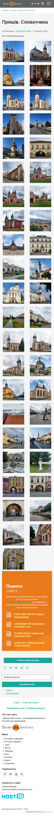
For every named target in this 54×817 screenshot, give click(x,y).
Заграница (9, 763)
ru (35, 3)
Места (8, 748)
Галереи (8, 757)
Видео (7, 760)
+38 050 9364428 (9, 787)
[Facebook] (5, 774)
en (38, 3)
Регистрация (12, 693)
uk (32, 3)
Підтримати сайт (27, 684)
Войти (9, 690)
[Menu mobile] (49, 4)
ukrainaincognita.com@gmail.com (17, 789)
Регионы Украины (13, 742)
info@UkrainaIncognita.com (19, 602)
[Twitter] (10, 774)
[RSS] (22, 774)
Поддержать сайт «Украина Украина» (26, 708)
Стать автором (30, 702)
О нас (16, 702)
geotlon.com (47, 812)
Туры (7, 745)
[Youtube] (16, 774)
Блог (7, 754)
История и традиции (14, 739)
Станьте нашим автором (28, 660)
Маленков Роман (23, 31)
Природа (9, 751)
